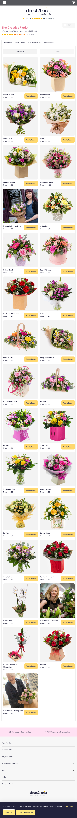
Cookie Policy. (68, 806)
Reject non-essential (25, 812)
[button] (4, 3)
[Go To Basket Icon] (73, 2)
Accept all (8, 812)
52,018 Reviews (48, 18)
